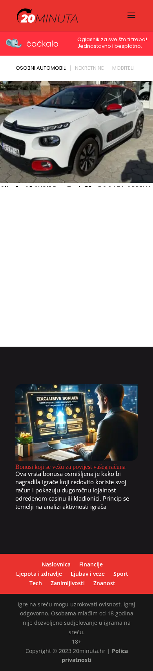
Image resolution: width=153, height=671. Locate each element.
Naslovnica (56, 564)
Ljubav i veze (88, 573)
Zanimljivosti (68, 583)
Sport (120, 573)
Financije (91, 564)
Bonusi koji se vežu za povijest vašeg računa (70, 466)
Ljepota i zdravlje (39, 573)
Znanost (104, 583)
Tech (35, 583)
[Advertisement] (76, 270)
